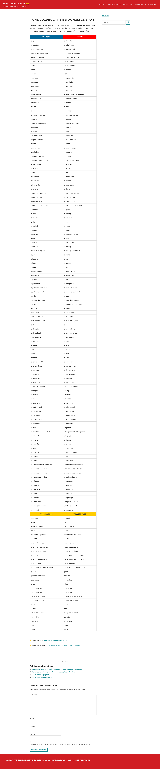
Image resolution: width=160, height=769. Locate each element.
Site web (32, 734)
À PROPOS (46, 760)
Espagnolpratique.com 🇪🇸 (16, 3)
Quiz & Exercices (150, 4)
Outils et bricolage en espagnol (43, 677)
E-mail (32, 726)
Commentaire (34, 694)
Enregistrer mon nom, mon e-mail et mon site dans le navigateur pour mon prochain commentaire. (61, 744)
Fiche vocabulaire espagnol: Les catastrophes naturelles (53, 672)
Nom (32, 719)
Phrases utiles (127, 4)
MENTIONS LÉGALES (58, 760)
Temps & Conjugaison (114, 4)
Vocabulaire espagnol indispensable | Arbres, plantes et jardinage (57, 669)
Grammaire (101, 4)
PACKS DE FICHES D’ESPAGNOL (25, 760)
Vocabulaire (139, 4)
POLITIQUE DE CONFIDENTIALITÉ (78, 760)
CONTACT (105, 16)
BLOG (39, 760)
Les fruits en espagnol (40, 675)
